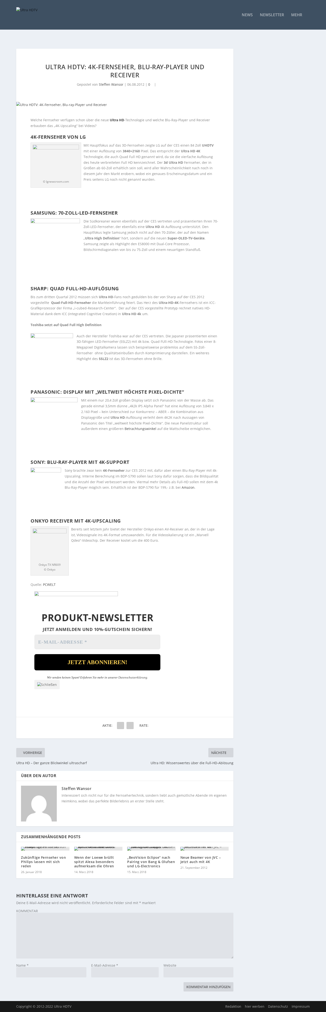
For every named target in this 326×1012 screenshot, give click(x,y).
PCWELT (49, 584)
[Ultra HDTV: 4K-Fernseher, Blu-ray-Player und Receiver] (124, 105)
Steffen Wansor (111, 84)
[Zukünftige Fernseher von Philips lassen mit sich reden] (45, 849)
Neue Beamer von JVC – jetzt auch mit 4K (200, 859)
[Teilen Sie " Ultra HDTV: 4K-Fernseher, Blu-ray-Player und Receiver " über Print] (130, 725)
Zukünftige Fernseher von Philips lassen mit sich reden (43, 861)
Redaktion (233, 1006)
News (247, 15)
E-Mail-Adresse (104, 965)
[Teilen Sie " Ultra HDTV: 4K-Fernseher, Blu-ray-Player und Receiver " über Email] (120, 725)
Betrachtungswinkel (140, 428)
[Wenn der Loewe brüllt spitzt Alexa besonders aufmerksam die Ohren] (98, 849)
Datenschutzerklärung (132, 677)
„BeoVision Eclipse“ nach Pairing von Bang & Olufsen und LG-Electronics (151, 861)
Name (22, 965)
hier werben (254, 1006)
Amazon (188, 487)
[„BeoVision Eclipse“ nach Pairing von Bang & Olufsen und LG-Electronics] (151, 849)
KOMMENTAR (27, 911)
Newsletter (272, 15)
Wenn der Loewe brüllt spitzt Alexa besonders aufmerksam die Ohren (94, 861)
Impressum (301, 1006)
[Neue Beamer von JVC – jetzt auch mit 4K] (204, 849)
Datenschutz (278, 1006)
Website (169, 965)
